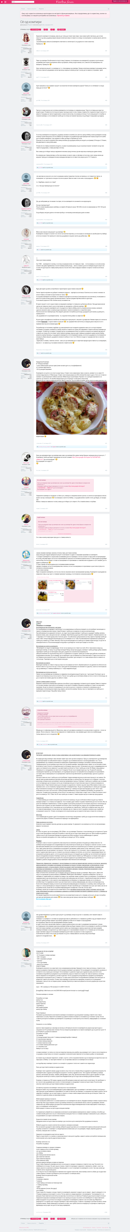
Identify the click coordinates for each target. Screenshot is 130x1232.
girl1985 (26, 93)
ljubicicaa (26, 560)
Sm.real (26, 463)
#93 (106, 508)
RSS (110, 1227)
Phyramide (26, 296)
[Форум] (5, 2)
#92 (106, 470)
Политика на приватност (104, 1229)
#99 (106, 942)
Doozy (44, 446)
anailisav (26, 922)
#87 (106, 219)
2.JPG (77, 580)
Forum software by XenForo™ (33, 1229)
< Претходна (34, 29)
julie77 (26, 266)
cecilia (44, 613)
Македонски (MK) (24, 1227)
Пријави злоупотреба (80, 1229)
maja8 (26, 487)
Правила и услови (92, 1229)
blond (26, 524)
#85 (106, 164)
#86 (106, 192)
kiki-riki (42, 25)
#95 (106, 609)
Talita (39, 744)
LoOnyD (40, 446)
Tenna (26, 717)
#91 (106, 443)
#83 (106, 100)
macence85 (26, 118)
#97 (106, 741)
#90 (106, 349)
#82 (106, 77)
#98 (106, 906)
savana (26, 239)
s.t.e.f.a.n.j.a (26, 959)
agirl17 (26, 68)
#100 (106, 1212)
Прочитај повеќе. (63, 15)
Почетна (99, 1227)
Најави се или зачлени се (120, 1)
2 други (54, 446)
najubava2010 (26, 142)
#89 (106, 276)
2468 (26, 43)
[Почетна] (2, 2)
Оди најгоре (105, 1227)
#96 (106, 698)
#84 (106, 125)
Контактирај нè (87, 1227)
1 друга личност (56, 613)
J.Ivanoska (26, 369)
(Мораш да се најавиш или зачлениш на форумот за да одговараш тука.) (90, 1218)
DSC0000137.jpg (52, 592)
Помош (94, 1227)
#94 (106, 544)
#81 (106, 50)
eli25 (39, 249)
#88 (106, 246)
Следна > (62, 29)
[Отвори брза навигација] (108, 8)
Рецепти (30, 25)
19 (58, 29)
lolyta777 (49, 446)
